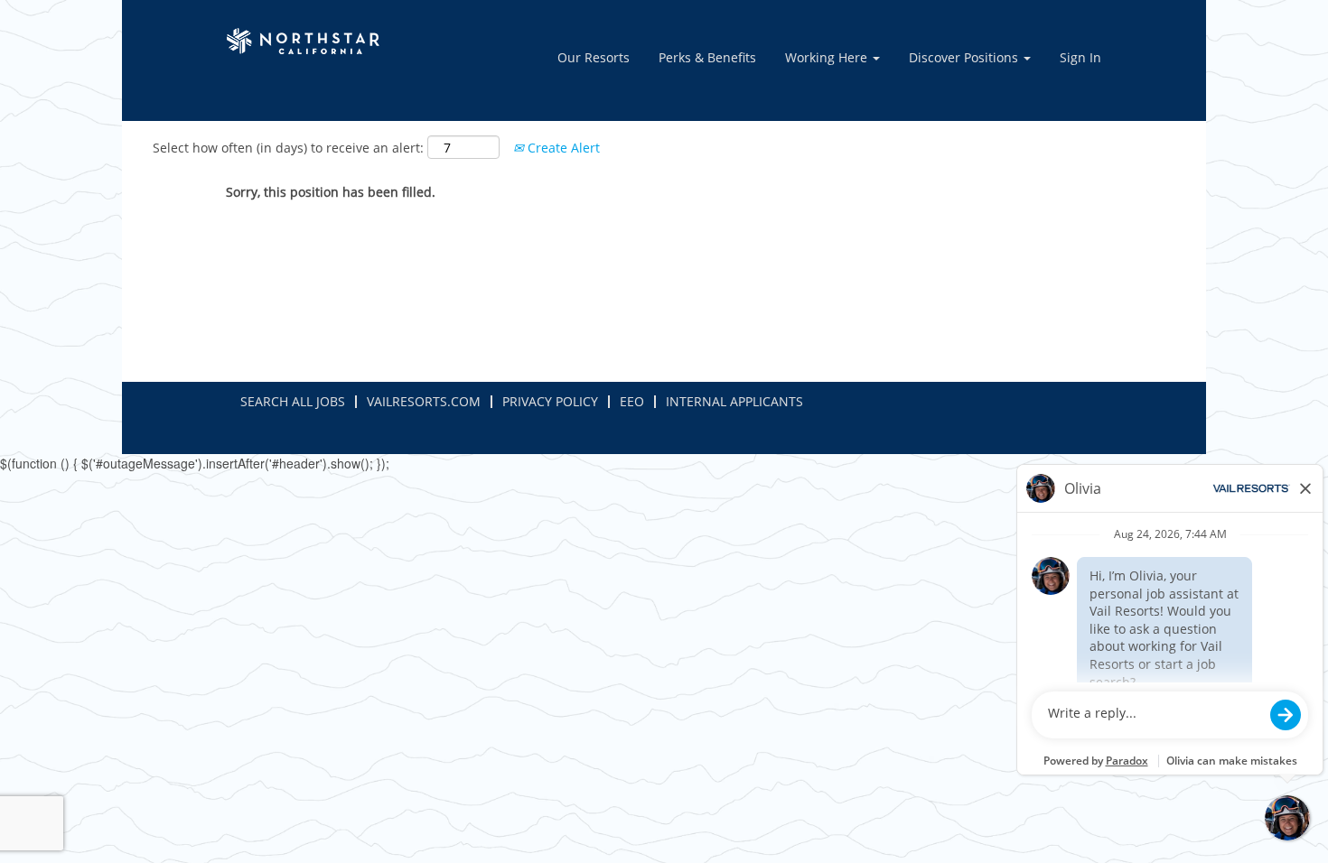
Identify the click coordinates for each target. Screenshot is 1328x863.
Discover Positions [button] (965, 57)
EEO (632, 401)
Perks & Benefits (707, 57)
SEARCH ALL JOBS (292, 401)
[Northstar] (306, 41)
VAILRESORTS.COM (424, 401)
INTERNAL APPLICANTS (734, 401)
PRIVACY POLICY (550, 401)
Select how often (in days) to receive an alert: (288, 147)
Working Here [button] (828, 57)
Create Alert (562, 147)
